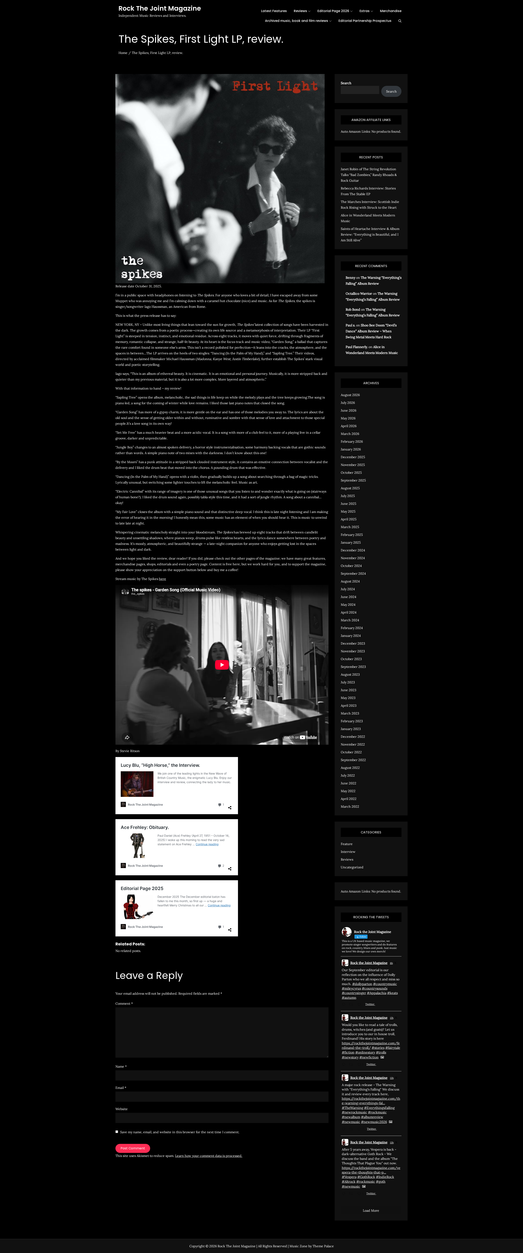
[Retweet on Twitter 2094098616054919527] (352, 1129)
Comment (124, 1003)
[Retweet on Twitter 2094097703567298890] (352, 1194)
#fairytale (392, 1048)
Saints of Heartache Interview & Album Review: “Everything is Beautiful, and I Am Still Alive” (370, 234)
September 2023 (353, 667)
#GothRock (366, 1177)
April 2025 (348, 519)
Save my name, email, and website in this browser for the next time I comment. (179, 1132)
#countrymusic (385, 984)
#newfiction (369, 1057)
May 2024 (348, 604)
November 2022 (353, 744)
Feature (347, 844)
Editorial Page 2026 (333, 11)
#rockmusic (377, 1112)
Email (120, 1088)
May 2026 (348, 418)
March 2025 (350, 527)
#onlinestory (365, 1052)
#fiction (348, 1052)
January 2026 (351, 449)
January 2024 (351, 636)
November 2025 (353, 465)
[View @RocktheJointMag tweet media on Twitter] (382, 1057)
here (162, 579)
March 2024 (350, 620)
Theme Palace (323, 1246)
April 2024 (348, 612)
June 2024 (348, 597)
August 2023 (350, 674)
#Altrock (348, 1181)
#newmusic (351, 1122)
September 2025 (353, 480)
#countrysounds (374, 988)
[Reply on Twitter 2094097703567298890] (344, 1194)
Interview (348, 852)
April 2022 (348, 799)
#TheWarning (352, 1108)
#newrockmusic (354, 1112)
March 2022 (350, 806)
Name (121, 1066)
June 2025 (348, 504)
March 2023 (350, 713)
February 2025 (352, 535)
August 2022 (350, 768)
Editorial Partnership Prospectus (365, 20)
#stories (378, 1048)
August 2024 (350, 581)
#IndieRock (385, 1177)
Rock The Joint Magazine (159, 8)
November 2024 (353, 558)
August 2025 (350, 488)
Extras (365, 11)
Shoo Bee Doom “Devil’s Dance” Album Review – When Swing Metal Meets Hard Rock (371, 331)
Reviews (300, 11)
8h (391, 963)
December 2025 (353, 457)
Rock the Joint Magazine (369, 963)
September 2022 (353, 760)
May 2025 (348, 511)
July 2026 (348, 403)
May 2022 (348, 791)
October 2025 (351, 472)
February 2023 (352, 721)
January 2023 (351, 729)
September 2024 (353, 573)
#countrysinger (354, 993)
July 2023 (348, 682)
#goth (381, 1181)
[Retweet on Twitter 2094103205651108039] (352, 1065)
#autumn (349, 997)
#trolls (381, 1052)
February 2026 (352, 441)
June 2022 (348, 783)
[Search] (399, 21)
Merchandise (390, 11)
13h (392, 1077)
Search (346, 83)
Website (121, 1109)
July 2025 (348, 496)
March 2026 (350, 434)
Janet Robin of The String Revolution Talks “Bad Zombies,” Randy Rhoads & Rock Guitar (369, 175)
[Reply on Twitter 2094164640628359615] (344, 1004)
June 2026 (348, 410)
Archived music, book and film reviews (296, 20)
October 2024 (351, 566)
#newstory (350, 1057)
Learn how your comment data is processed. (208, 1156)
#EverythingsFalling (379, 1108)
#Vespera (349, 1177)
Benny (350, 277)
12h (391, 1017)
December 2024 (353, 550)
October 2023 (351, 659)
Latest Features (274, 11)
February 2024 (352, 628)
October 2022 (351, 752)
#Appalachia (376, 993)
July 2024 (348, 589)
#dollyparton (362, 984)
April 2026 (348, 426)
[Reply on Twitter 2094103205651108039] (344, 1065)
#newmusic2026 (374, 1122)
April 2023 (348, 705)
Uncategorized (352, 867)
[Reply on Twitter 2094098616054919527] (344, 1129)
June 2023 (348, 690)
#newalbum (351, 1117)
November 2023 (353, 651)
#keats (392, 993)
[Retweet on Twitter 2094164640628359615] (352, 1004)
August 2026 (350, 395)
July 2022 (348, 775)
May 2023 (348, 698)
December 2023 (353, 643)
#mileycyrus (351, 988)
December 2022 (353, 737)
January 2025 (351, 542)
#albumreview (372, 1117)
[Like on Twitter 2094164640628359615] (360, 1004)
